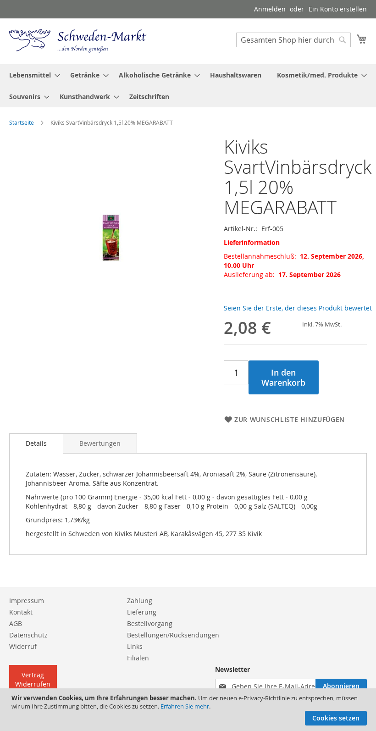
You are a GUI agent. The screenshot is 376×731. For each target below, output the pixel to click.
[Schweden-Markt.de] (78, 41)
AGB (15, 623)
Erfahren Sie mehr (184, 706)
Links (135, 646)
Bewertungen (100, 443)
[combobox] (293, 40)
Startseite (21, 122)
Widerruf (23, 646)
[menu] (188, 85)
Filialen (138, 657)
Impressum (26, 600)
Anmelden (270, 9)
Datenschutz (28, 635)
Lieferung (141, 612)
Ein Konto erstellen (338, 9)
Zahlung (139, 600)
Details (36, 443)
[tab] (36, 443)
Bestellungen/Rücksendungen (173, 635)
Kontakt (21, 612)
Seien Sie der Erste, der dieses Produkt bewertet (298, 308)
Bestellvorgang (149, 623)
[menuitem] (32, 75)
